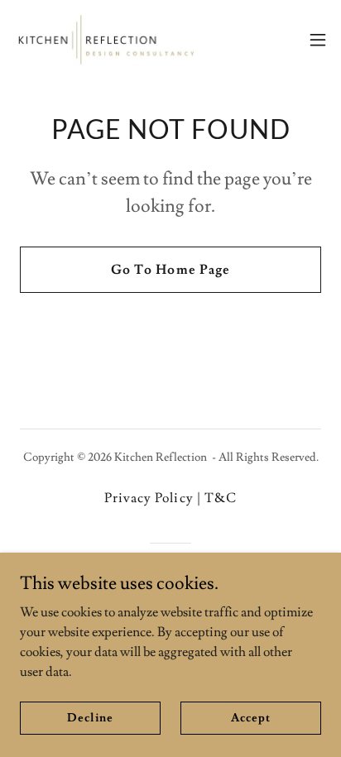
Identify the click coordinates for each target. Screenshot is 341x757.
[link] (106, 40)
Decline (90, 717)
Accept (250, 717)
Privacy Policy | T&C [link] (170, 498)
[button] (317, 39)
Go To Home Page (170, 269)
